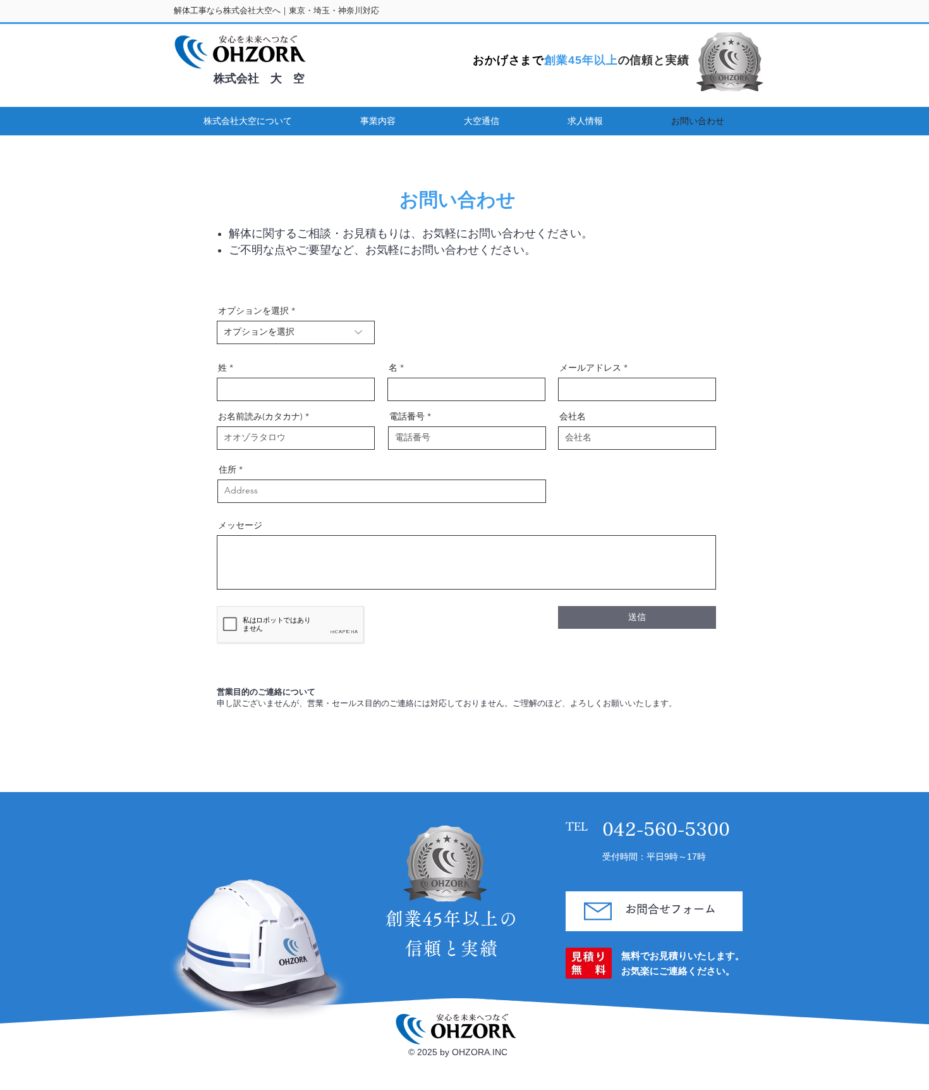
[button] (247, 121)
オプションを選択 (253, 310)
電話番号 (407, 416)
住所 (227, 469)
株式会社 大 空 (259, 78)
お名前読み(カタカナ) (260, 416)
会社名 (572, 416)
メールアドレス (590, 367)
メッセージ (240, 525)
